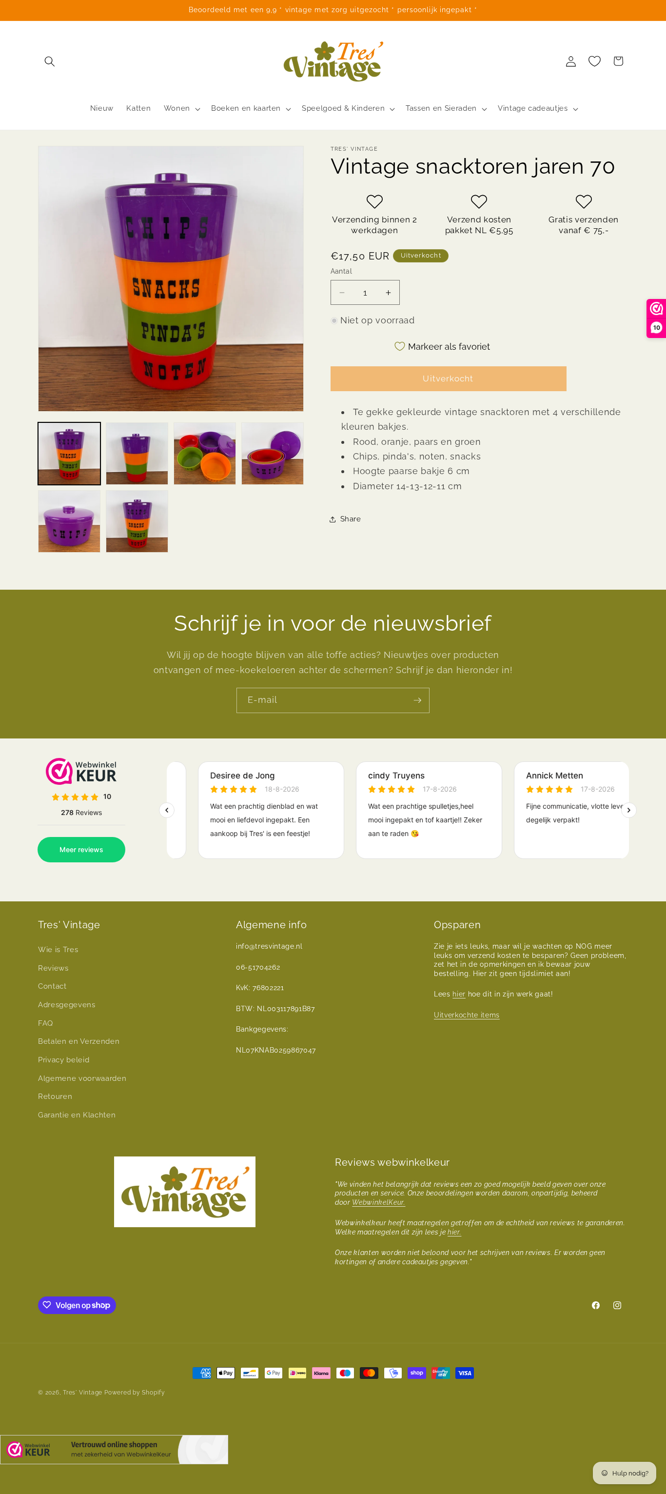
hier (459, 994)
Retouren (55, 1097)
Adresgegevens (67, 1004)
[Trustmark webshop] (114, 1452)
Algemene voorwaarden (82, 1078)
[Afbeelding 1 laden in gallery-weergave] (69, 453)
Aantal (342, 272)
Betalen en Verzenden (78, 1041)
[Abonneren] (417, 700)
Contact (52, 986)
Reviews (53, 968)
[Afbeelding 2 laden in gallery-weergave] (137, 453)
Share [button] (350, 519)
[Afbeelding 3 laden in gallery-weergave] (205, 453)
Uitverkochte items (467, 1015)
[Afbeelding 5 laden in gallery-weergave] (69, 521)
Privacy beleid (63, 1060)
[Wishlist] (595, 61)
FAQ (45, 1023)
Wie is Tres (58, 950)
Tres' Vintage (82, 1392)
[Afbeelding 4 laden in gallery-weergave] (272, 453)
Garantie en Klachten (77, 1115)
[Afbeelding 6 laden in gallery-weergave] (137, 521)
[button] (49, 61)
